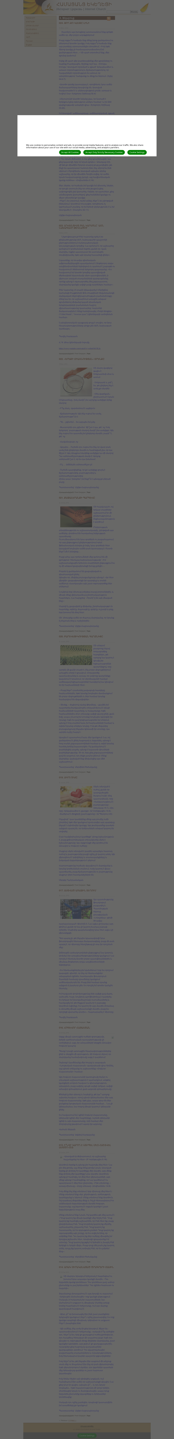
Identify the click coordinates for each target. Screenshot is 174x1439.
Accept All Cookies (70, 152)
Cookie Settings (137, 152)
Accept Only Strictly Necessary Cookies (104, 152)
